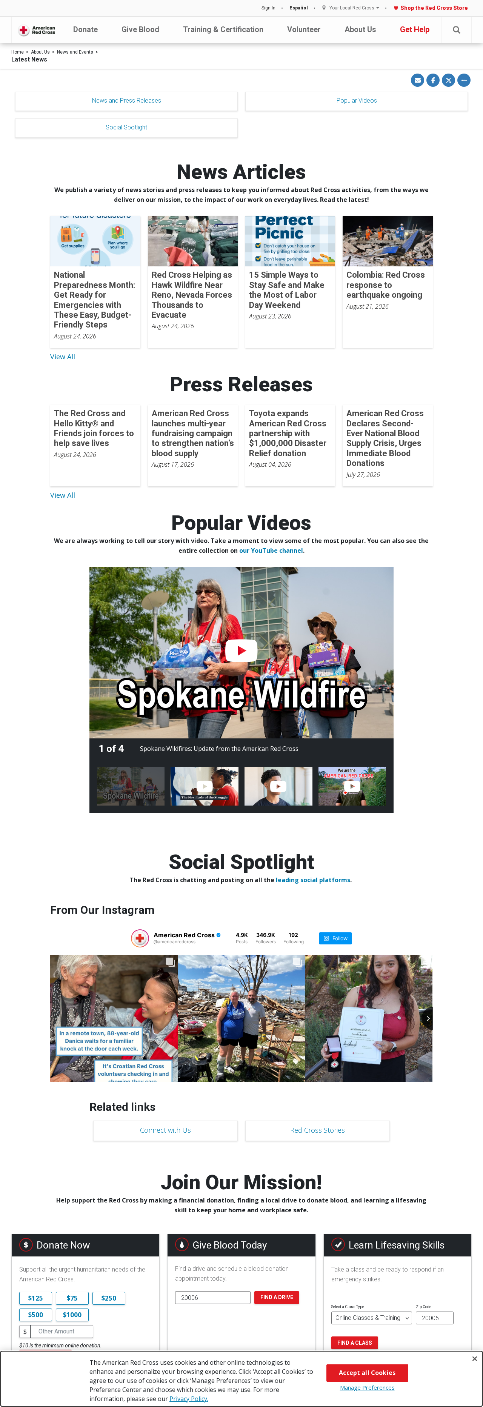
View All (62, 356)
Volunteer (304, 29)
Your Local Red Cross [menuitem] (351, 8)
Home (17, 52)
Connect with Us (165, 1130)
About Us (360, 29)
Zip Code (423, 1307)
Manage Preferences (367, 1387)
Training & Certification (223, 29)
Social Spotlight (126, 127)
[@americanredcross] (140, 938)
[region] (241, 1378)
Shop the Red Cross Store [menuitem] (434, 8)
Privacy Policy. (188, 1399)
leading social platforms (313, 880)
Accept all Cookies (367, 1373)
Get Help (414, 29)
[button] (456, 30)
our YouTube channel (271, 550)
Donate (85, 29)
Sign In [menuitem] (268, 8)
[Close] (474, 1358)
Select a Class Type (347, 1307)
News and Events (75, 52)
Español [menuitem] (298, 8)
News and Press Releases (126, 100)
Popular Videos (357, 100)
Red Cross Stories (317, 1130)
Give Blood (140, 29)
